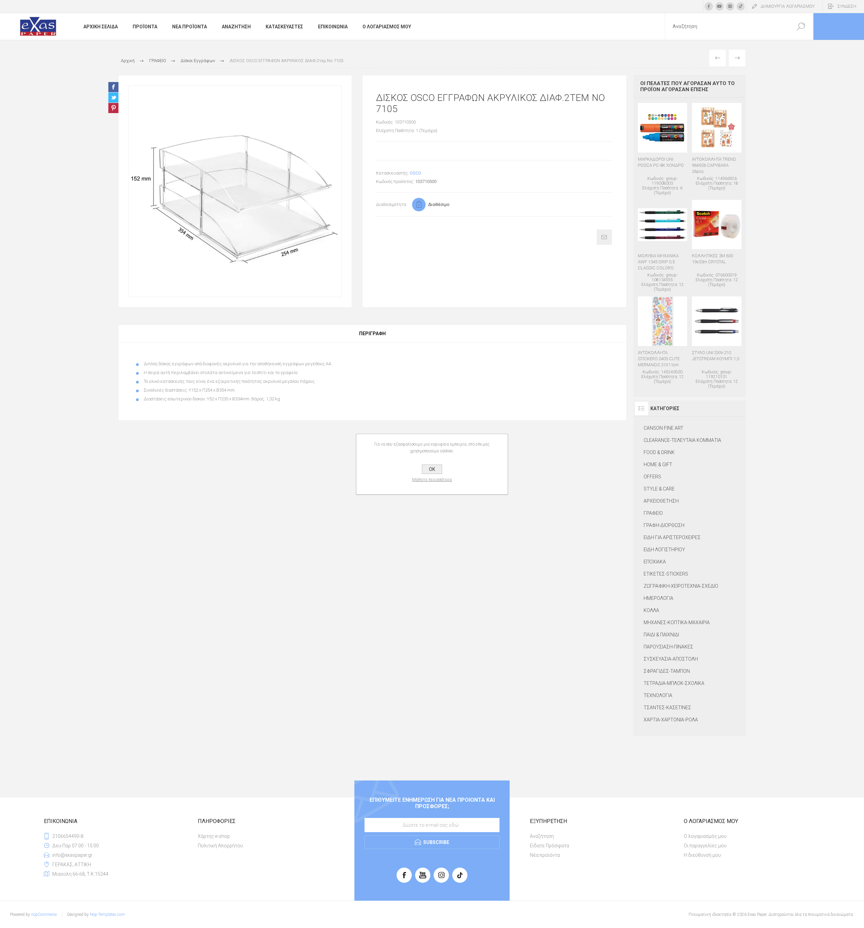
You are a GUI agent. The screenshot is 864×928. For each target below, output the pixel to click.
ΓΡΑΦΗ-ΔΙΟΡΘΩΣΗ (664, 525)
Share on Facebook (113, 87)
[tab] (372, 333)
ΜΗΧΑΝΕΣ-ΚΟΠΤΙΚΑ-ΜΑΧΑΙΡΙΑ (677, 622)
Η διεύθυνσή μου (702, 855)
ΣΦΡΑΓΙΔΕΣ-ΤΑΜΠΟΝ (667, 671)
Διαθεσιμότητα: (391, 204)
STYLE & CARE (659, 489)
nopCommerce (44, 914)
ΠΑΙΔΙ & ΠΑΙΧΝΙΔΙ (661, 634)
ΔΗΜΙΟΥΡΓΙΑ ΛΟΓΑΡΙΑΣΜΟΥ (788, 6)
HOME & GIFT (658, 464)
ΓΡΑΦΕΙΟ (653, 513)
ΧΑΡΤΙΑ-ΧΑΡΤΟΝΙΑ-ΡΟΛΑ (671, 719)
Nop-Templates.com (107, 914)
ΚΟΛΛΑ (651, 610)
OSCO (415, 173)
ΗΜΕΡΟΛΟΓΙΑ (658, 598)
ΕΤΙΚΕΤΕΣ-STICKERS (666, 574)
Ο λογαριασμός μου (705, 836)
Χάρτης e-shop (214, 836)
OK (432, 469)
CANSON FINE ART (663, 428)
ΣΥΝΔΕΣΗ (846, 6)
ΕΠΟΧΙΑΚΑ (655, 561)
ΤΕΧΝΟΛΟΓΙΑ (658, 695)
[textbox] (726, 26)
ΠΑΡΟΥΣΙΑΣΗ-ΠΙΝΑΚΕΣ (668, 646)
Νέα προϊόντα (545, 855)
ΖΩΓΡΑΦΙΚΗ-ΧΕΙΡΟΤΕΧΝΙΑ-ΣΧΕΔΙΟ (681, 586)
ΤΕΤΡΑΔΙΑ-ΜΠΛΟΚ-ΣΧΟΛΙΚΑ (674, 683)
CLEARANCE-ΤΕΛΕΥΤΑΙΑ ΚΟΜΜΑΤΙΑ (682, 440)
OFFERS (652, 476)
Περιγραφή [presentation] (372, 333)
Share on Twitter (113, 97)
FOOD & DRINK (659, 452)
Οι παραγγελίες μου (705, 845)
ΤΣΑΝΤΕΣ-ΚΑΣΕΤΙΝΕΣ (667, 707)
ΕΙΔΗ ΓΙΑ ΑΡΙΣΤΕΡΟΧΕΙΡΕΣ (672, 537)
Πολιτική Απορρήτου (220, 845)
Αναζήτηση (542, 836)
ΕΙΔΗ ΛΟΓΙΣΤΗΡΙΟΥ (664, 549)
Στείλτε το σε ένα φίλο (604, 237)
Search (800, 26)
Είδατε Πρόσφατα (549, 845)
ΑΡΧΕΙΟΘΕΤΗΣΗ (661, 501)
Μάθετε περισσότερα (432, 479)
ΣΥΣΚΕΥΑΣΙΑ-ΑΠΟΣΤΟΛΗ (671, 659)
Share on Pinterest (113, 108)
